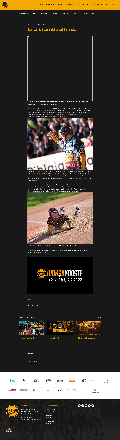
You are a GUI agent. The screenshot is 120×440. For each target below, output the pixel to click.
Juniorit (75, 13)
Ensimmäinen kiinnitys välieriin (29, 338)
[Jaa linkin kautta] (37, 305)
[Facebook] (79, 405)
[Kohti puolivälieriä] (60, 328)
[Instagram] (82, 405)
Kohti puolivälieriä (54, 338)
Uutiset (33, 13)
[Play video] (60, 275)
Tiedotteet (84, 13)
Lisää (93, 13)
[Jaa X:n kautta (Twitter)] (32, 305)
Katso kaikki (98, 317)
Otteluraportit (44, 13)
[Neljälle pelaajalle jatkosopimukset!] (88, 328)
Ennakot (55, 13)
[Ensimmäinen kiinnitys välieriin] (31, 328)
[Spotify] (89, 405)
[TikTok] (92, 405)
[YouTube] (86, 405)
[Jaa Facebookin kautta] (28, 305)
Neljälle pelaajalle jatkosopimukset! (87, 338)
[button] (86, 5)
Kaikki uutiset (23, 13)
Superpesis (65, 13)
